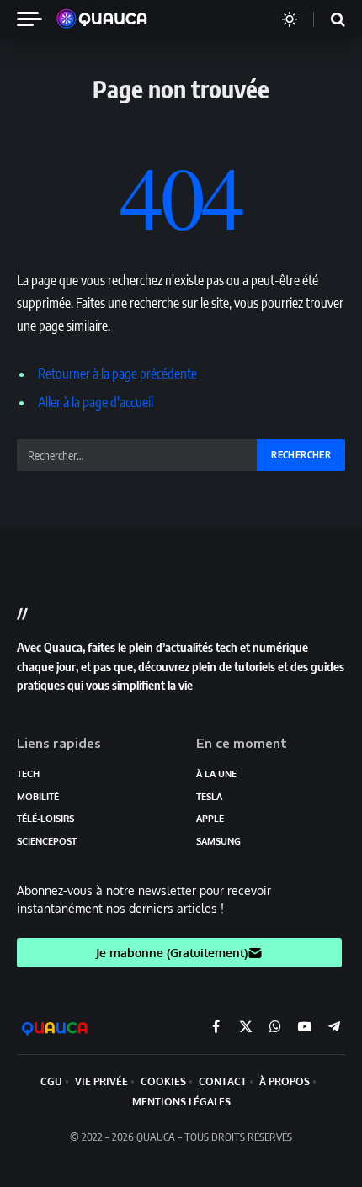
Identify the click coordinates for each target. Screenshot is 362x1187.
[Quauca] (110, 19)
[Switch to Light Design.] (290, 19)
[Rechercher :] (137, 455)
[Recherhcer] (327, 19)
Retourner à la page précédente (117, 373)
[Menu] (36, 19)
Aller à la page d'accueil (95, 402)
